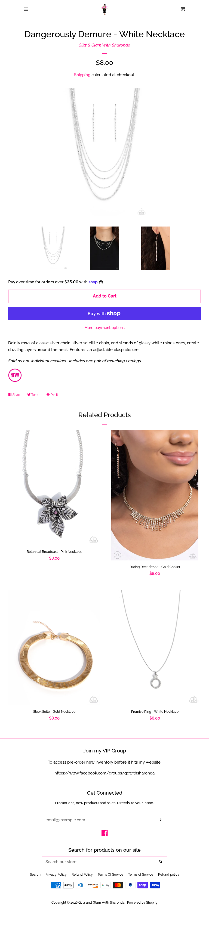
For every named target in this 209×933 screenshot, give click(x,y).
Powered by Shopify (142, 902)
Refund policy (168, 874)
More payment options (104, 328)
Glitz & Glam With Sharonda (104, 45)
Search (35, 874)
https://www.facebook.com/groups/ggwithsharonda (104, 773)
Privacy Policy (56, 874)
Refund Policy (82, 874)
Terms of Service (140, 874)
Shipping (82, 74)
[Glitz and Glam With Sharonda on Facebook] (104, 834)
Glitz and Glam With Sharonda (101, 902)
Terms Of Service (110, 874)
